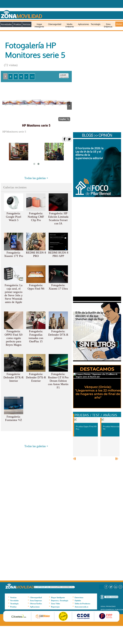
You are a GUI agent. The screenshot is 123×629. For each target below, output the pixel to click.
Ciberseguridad (54, 24)
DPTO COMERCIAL (107, 609)
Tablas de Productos (82, 604)
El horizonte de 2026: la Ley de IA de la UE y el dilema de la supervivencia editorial (89, 153)
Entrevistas (79, 597)
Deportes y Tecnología (59, 600)
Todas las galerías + (36, 178)
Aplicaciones (83, 24)
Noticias (27, 24)
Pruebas (17, 24)
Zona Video (55, 604)
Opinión (78, 600)
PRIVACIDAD (110, 606)
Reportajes (55, 607)
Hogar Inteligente (39, 25)
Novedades (6, 24)
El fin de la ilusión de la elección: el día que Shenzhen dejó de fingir (89, 316)
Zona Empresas (108, 25)
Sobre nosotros (112, 597)
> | (32, 76)
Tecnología (95, 24)
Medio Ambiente (69, 25)
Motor (119, 24)
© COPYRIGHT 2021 (42, 587)
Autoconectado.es (81, 607)
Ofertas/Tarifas (36, 604)
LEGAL (103, 606)
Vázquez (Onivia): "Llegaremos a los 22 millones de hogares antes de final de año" (98, 392)
